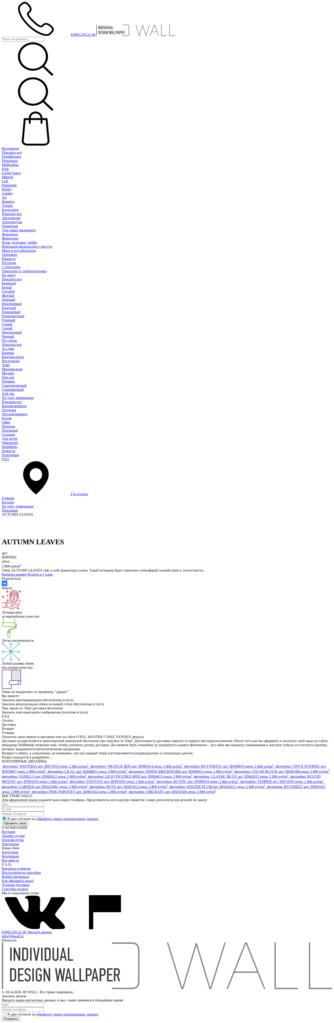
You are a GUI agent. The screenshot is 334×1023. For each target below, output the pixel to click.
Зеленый (8, 300)
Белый (7, 287)
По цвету (9, 275)
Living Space (11, 173)
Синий (7, 328)
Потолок (8, 426)
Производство (13, 840)
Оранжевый (11, 312)
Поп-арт (8, 377)
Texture (7, 206)
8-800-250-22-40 (14, 932)
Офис (6, 422)
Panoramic (9, 185)
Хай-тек (8, 394)
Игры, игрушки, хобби (19, 242)
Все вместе (10, 860)
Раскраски (10, 161)
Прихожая (9, 430)
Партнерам (10, 455)
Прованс (8, 381)
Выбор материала (15, 877)
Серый (7, 324)
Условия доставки (16, 885)
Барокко (8, 353)
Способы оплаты (15, 889)
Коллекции (10, 148)
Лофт (6, 365)
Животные (10, 238)
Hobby (7, 189)
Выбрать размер (14, 574)
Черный (8, 336)
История (8, 832)
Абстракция (11, 218)
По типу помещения (17, 398)
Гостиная (9, 410)
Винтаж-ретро (13, 357)
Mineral (7, 177)
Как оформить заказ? (18, 881)
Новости (8, 451)
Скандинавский (14, 385)
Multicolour (10, 165)
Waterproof (10, 443)
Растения (9, 263)
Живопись (10, 234)
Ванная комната (14, 406)
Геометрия (10, 226)
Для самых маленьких (19, 230)
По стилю (9, 340)
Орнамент (9, 255)
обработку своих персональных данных (67, 819)
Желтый (8, 295)
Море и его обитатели (19, 251)
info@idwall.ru (13, 936)
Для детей (9, 439)
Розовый (8, 320)
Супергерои (11, 267)
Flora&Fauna (11, 157)
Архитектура (12, 222)
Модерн (8, 373)
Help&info (9, 447)
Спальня (8, 434)
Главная (8, 498)
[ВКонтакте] (4, 583)
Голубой (8, 291)
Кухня (6, 418)
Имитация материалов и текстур (27, 246)
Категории (10, 210)
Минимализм (12, 369)
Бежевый (9, 283)
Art (4, 197)
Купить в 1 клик (40, 574)
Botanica (8, 201)
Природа (8, 259)
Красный (9, 308)
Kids (5, 169)
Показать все (12, 152)
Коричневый (12, 304)
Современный (13, 389)
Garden (7, 193)
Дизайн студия (13, 836)
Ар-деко (8, 349)
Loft (5, 181)
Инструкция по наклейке (21, 872)
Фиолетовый (12, 332)
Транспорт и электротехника (24, 271)
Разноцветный (13, 316)
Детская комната (14, 414)
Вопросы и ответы (16, 868)
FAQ (5, 459)
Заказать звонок (39, 932)
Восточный (11, 361)
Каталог (8, 502)
